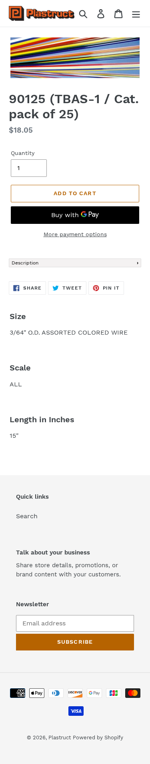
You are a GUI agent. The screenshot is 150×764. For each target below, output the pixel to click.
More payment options (75, 234)
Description (25, 263)
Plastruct (59, 737)
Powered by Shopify (98, 737)
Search (27, 516)
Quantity (22, 153)
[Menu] (136, 13)
